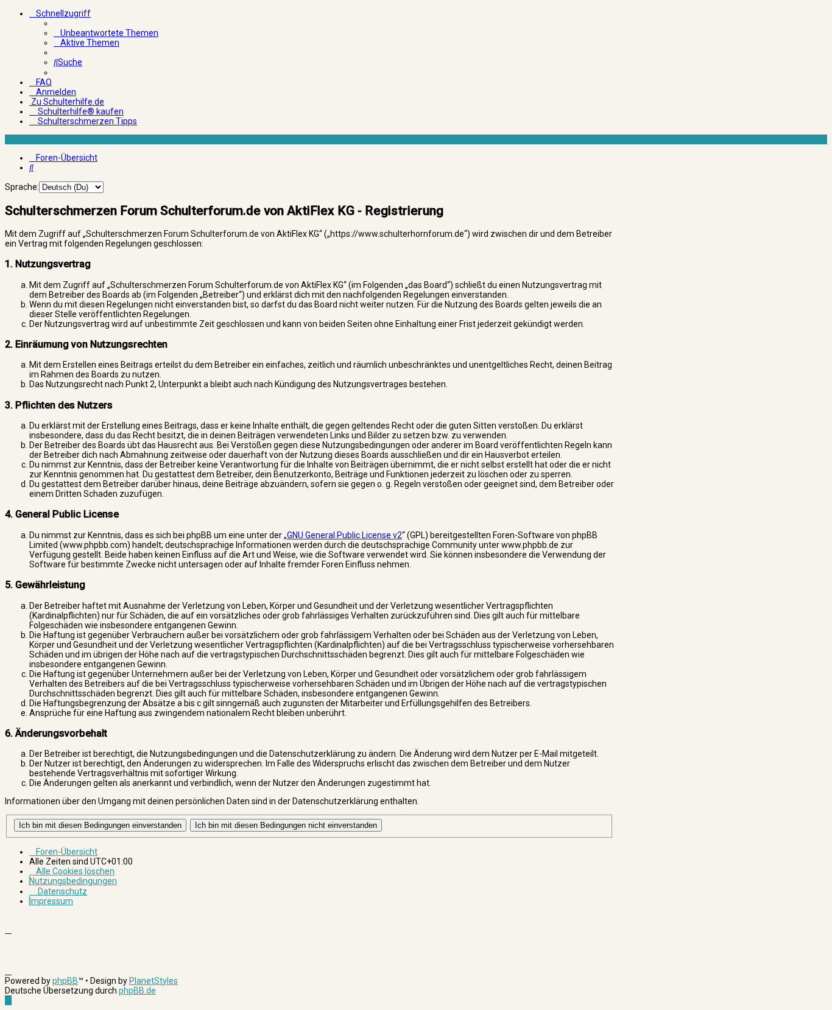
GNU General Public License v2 (344, 535)
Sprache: (22, 187)
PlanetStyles (153, 981)
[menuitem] (106, 33)
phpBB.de (137, 990)
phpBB (65, 981)
